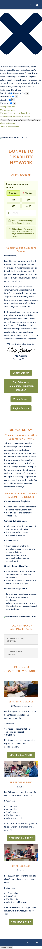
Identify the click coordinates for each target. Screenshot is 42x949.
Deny (10, 120)
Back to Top (32, 942)
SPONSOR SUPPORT (21, 754)
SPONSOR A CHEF (21, 922)
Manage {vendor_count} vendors (15, 113)
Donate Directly (21, 372)
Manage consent (6, 948)
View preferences (20, 120)
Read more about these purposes (15, 116)
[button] (21, 34)
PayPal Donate (21, 408)
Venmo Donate (21, 399)
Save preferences (34, 120)
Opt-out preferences (9, 126)
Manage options (7, 106)
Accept (3, 120)
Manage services (8, 110)
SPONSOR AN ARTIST (21, 838)
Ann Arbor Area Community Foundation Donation (21, 386)
